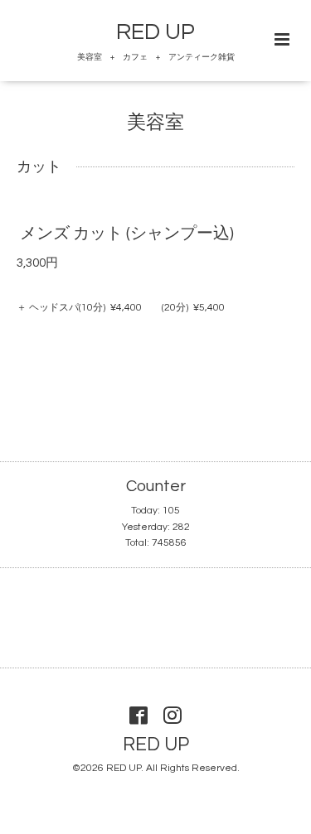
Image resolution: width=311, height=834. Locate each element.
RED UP (155, 32)
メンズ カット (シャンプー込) (127, 233)
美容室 (155, 123)
